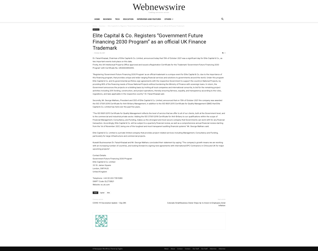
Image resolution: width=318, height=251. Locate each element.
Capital (102, 193)
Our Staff (196, 249)
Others (167, 19)
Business (107, 19)
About (166, 249)
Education (128, 19)
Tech (117, 19)
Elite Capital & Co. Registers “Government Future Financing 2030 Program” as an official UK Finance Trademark (149, 42)
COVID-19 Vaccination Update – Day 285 (109, 203)
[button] (222, 19)
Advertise (213, 249)
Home (97, 19)
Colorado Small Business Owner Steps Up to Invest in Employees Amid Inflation (196, 204)
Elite (108, 193)
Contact (180, 249)
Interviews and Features (149, 19)
